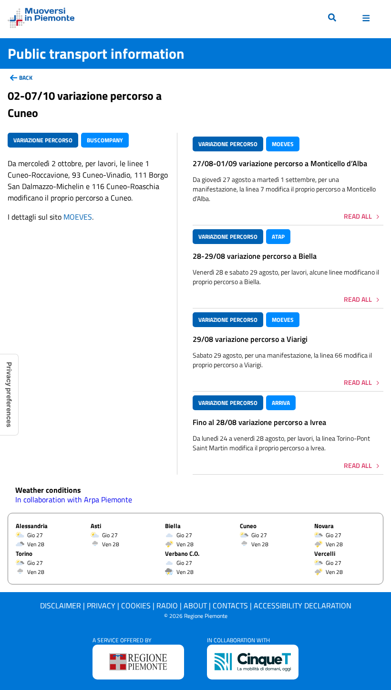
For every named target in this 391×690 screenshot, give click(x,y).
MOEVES (77, 217)
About (195, 605)
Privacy (101, 605)
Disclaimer (60, 605)
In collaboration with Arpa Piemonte (73, 499)
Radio (167, 605)
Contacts (230, 605)
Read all (358, 216)
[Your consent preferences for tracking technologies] (9, 394)
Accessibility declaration (302, 605)
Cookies (136, 605)
